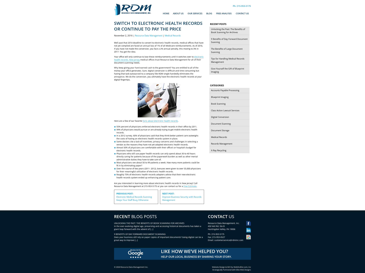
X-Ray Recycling (218, 150)
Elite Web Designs (243, 270)
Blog (209, 13)
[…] (151, 229)
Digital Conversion (220, 117)
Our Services (195, 13)
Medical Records (173, 35)
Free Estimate (189, 186)
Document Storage (220, 130)
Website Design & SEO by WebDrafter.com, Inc (231, 267)
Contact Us (242, 13)
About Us (178, 13)
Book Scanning (218, 103)
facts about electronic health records (160, 121)
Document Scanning (221, 123)
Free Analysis (224, 13)
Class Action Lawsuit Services (225, 110)
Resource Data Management (148, 35)
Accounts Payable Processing (225, 90)
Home (166, 13)
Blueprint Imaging (220, 97)
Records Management (221, 143)
